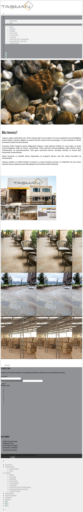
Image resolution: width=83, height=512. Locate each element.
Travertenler (14, 35)
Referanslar (9, 45)
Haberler (8, 49)
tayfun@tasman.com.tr (11, 453)
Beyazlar (12, 29)
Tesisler (7, 365)
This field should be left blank (12, 381)
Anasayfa (8, 17)
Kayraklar (13, 37)
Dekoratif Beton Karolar (18, 41)
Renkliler (12, 31)
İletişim (7, 51)
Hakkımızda (9, 19)
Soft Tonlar (13, 33)
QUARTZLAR (14, 43)
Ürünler (7, 25)
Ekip (11, 23)
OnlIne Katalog (10, 47)
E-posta (4, 376)
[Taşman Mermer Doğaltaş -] (17, 10)
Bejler (12, 27)
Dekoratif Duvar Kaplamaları (19, 39)
